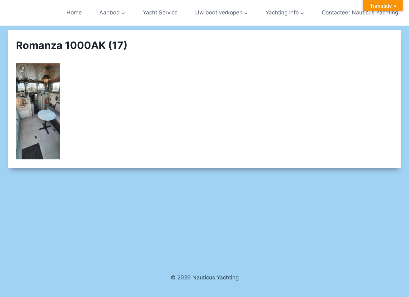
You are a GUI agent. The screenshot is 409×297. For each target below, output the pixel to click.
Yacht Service (160, 12)
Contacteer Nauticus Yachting (360, 12)
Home (74, 12)
